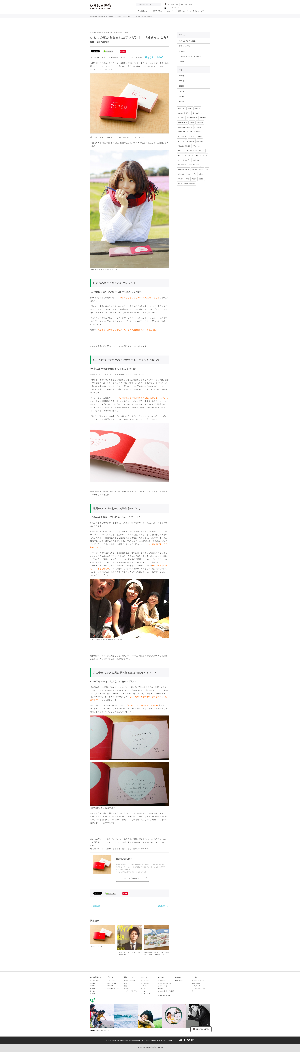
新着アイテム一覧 (129, 980)
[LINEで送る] (108, 51)
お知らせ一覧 (179, 980)
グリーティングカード (186, 155)
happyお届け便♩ (184, 113)
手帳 (195, 174)
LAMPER (181, 118)
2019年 (181, 91)
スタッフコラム (202, 155)
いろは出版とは (142, 11)
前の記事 (97, 906)
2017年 (181, 101)
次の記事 (162, 906)
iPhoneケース (197, 113)
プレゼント (197, 160)
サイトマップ (196, 991)
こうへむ (182, 141)
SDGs (193, 122)
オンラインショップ (197, 11)
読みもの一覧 (162, 980)
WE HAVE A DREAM (185, 132)
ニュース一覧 (145, 980)
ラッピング (182, 165)
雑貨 (180, 183)
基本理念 (93, 986)
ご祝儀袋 (191, 141)
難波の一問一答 (190, 183)
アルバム (197, 146)
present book (183, 122)
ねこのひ (200, 141)
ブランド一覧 (111, 980)
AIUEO (197, 108)
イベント (182, 150)
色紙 (194, 179)
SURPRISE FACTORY (185, 127)
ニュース (170, 11)
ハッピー (143, 991)
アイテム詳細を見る (131, 878)
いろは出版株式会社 (100, 6)
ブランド (110, 977)
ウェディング (192, 150)
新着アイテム (157, 11)
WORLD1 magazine (164, 995)
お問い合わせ (189, 4)
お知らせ (178, 977)
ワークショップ (194, 165)
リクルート (93, 993)
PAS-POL (203, 118)
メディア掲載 (145, 983)
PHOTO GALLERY (202, 1029)
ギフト (202, 150)
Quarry (181, 62)
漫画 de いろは (184, 46)
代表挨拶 (93, 988)
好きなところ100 (154, 57)
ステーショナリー (184, 160)
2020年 (181, 86)
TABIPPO (198, 127)
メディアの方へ (173, 4)
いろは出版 (182, 136)
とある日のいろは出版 (187, 41)
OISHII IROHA (192, 118)
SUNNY (200, 122)
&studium (182, 108)
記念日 (201, 179)
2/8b (190, 108)
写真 (201, 169)
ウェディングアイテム (130, 991)
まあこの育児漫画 (184, 146)
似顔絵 (194, 169)
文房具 (181, 179)
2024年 (181, 76)
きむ (200, 136)
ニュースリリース (146, 993)
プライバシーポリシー (198, 988)
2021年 (181, 81)
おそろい (192, 136)
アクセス (93, 991)
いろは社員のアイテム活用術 (190, 56)
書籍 (126, 33)
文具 (201, 174)
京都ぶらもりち (184, 169)
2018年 (181, 96)
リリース (143, 988)
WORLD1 (198, 132)
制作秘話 (182, 51)
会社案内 (93, 983)
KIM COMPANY (111, 983)
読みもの (181, 11)
